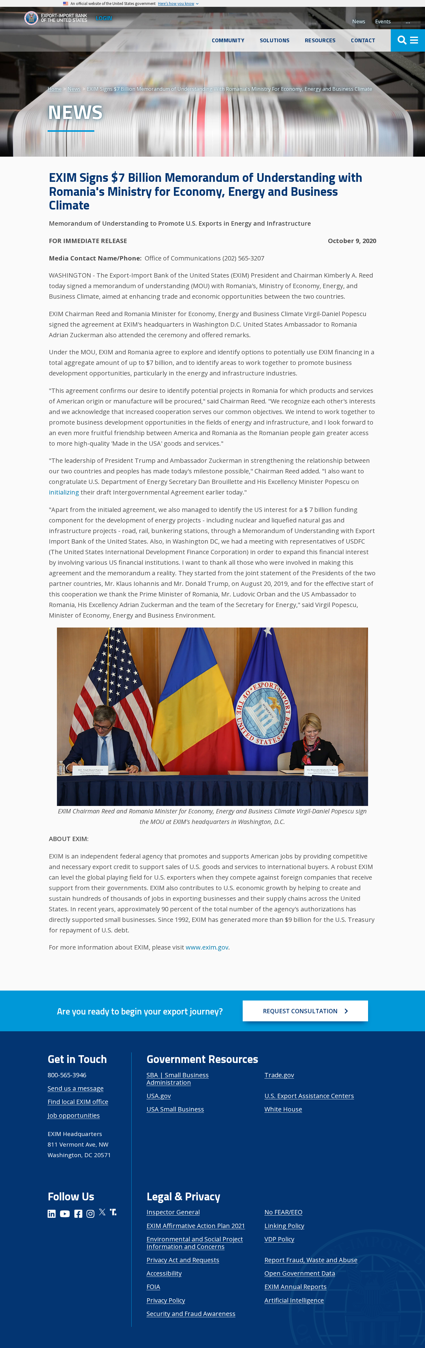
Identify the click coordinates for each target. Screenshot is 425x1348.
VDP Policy (279, 1239)
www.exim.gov (207, 947)
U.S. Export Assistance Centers (309, 1096)
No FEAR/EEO (283, 1212)
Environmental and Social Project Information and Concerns (195, 1243)
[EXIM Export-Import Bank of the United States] (58, 18)
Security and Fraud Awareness (191, 1313)
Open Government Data (299, 1273)
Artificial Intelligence (294, 1300)
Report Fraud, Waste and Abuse (310, 1260)
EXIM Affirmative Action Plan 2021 (196, 1225)
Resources (320, 40)
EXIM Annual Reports (295, 1286)
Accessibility (164, 1273)
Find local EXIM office (78, 1101)
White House (283, 1109)
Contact (363, 40)
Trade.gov (279, 1075)
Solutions (274, 40)
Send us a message (76, 1088)
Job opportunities (74, 1115)
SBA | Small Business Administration (178, 1079)
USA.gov (159, 1096)
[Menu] (408, 40)
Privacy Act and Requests (183, 1260)
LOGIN (104, 18)
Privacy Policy (166, 1300)
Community (228, 40)
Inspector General (173, 1212)
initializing (64, 492)
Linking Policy (284, 1225)
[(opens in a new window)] (52, 1215)
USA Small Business (175, 1109)
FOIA (153, 1286)
